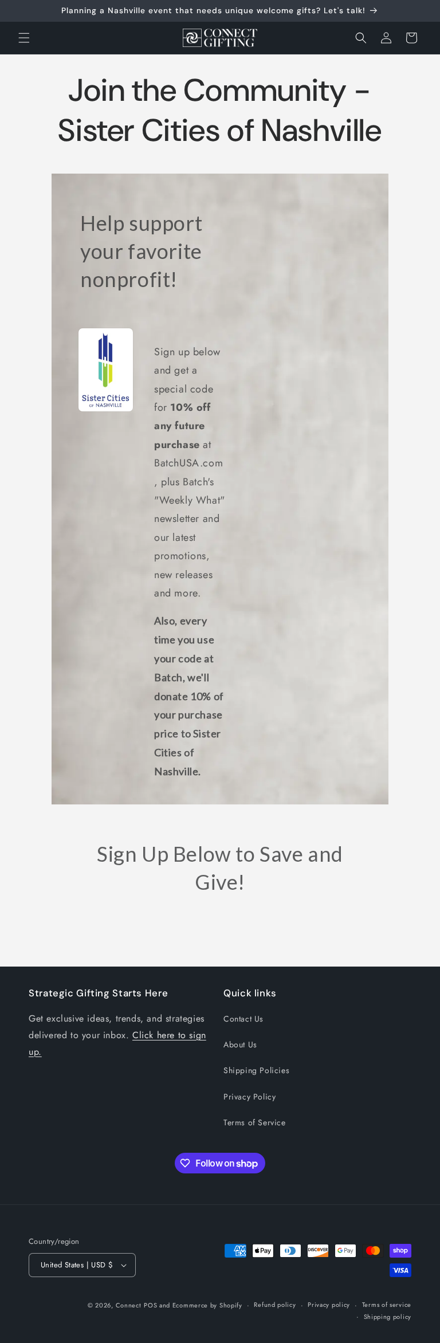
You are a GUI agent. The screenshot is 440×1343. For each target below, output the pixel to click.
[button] (24, 37)
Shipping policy (388, 1316)
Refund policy (275, 1304)
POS (150, 1305)
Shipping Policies (256, 1070)
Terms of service (386, 1304)
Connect (129, 1305)
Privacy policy (329, 1304)
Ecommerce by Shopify (207, 1305)
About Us (240, 1044)
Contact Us (243, 1018)
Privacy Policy (249, 1096)
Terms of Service (254, 1122)
